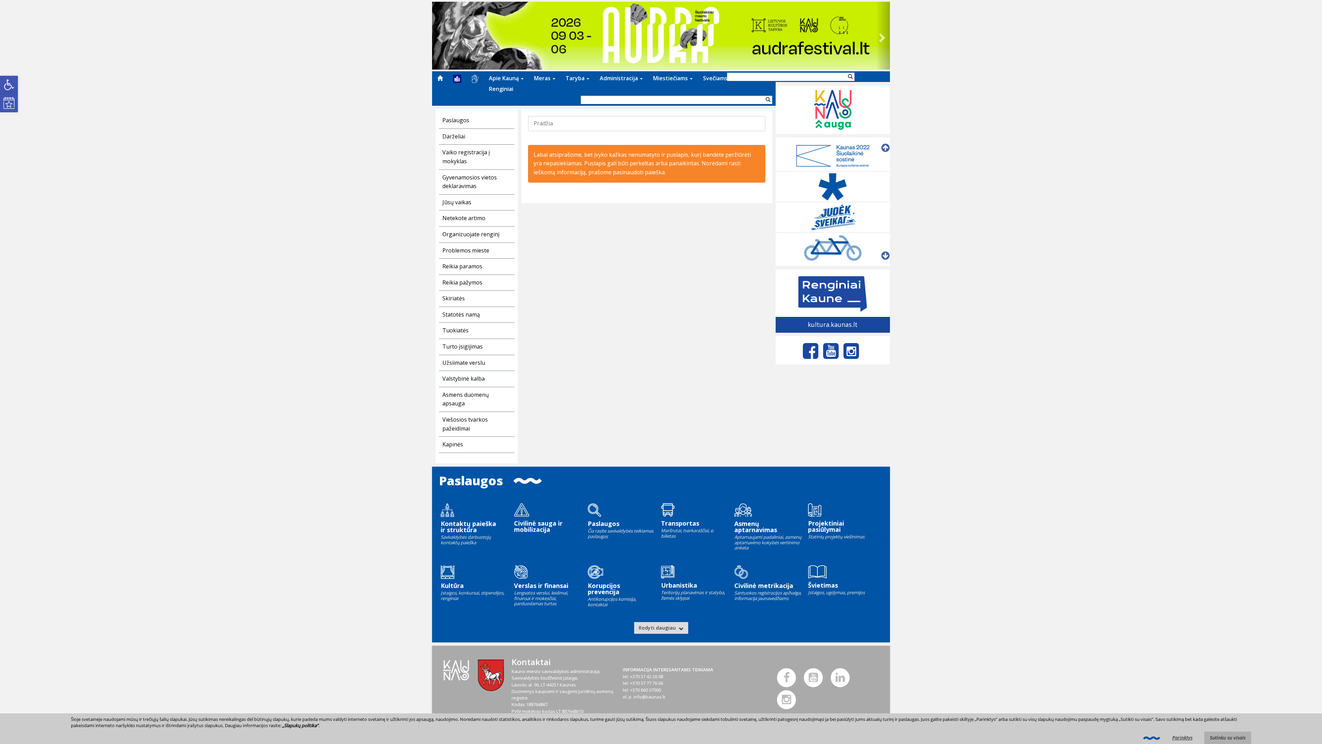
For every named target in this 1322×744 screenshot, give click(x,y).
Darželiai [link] (453, 136)
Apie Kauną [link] (504, 78)
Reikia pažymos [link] (462, 282)
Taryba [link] (576, 78)
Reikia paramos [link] (462, 266)
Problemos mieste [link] (465, 250)
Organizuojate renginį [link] (471, 234)
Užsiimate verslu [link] (463, 362)
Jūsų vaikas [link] (456, 202)
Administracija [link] (619, 78)
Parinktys (1182, 737)
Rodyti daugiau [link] (658, 627)
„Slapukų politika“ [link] (300, 725)
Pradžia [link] (543, 123)
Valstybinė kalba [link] (463, 378)
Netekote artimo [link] (463, 218)
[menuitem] (440, 78)
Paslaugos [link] (455, 120)
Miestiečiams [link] (671, 78)
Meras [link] (543, 78)
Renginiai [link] (501, 89)
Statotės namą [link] (461, 314)
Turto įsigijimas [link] (462, 346)
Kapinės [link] (452, 444)
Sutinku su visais (1228, 737)
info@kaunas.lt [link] (649, 697)
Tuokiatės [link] (455, 330)
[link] (9, 85)
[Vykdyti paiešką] (768, 100)
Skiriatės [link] (453, 298)
